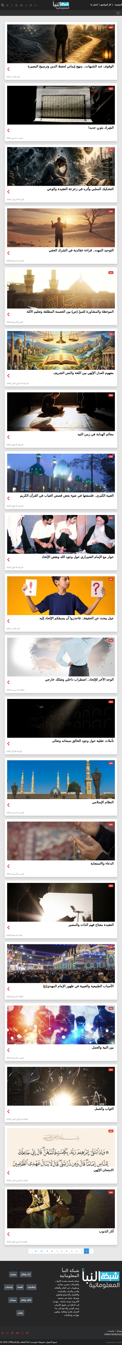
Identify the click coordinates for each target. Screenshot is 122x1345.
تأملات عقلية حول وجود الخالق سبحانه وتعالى (83, 741)
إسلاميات (31, 1287)
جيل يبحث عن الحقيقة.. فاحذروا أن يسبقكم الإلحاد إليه (76, 618)
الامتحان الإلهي (104, 1170)
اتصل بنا (94, 4)
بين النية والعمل (103, 1047)
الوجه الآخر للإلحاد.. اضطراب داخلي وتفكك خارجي (79, 679)
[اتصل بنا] (35, 5)
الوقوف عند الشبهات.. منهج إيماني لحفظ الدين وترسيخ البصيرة (71, 66)
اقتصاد (20, 1287)
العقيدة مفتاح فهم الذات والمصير (91, 925)
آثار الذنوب (106, 1231)
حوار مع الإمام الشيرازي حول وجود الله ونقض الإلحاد (78, 557)
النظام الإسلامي (103, 802)
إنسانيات (8, 1287)
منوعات (13, 1300)
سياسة (13, 1274)
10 (41, 1251)
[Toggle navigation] (118, 13)
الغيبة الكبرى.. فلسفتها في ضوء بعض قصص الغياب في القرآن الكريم (67, 495)
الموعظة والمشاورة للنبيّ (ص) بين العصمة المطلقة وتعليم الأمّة (70, 311)
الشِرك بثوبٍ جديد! (101, 127)
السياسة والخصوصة (114, 1342)
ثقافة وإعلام (26, 1300)
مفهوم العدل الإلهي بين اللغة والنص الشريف (83, 373)
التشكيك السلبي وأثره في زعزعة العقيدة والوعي (80, 189)
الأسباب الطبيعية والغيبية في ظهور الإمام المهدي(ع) (78, 986)
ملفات (20, 1313)
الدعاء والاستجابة (102, 863)
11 (36, 1251)
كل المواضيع (106, 4)
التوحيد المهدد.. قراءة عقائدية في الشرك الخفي (81, 250)
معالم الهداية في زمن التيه (96, 434)
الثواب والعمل (104, 1109)
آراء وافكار (25, 1274)
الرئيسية (118, 4)
